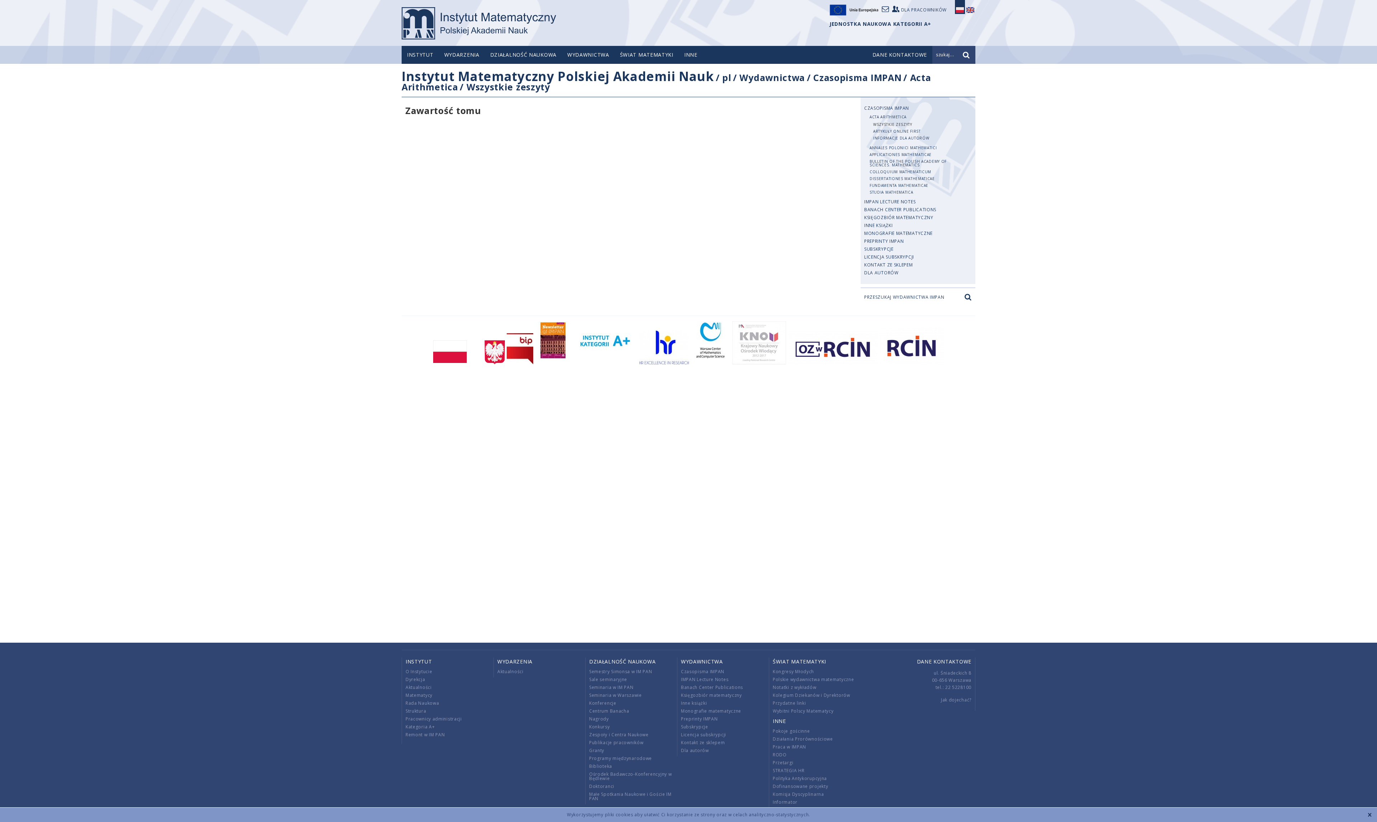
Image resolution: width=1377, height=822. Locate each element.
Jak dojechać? (956, 700)
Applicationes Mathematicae (901, 154)
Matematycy (419, 695)
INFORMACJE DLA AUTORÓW (901, 138)
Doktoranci (601, 786)
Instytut (420, 54)
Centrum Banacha (609, 711)
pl (726, 77)
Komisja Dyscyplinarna (798, 794)
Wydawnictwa (588, 54)
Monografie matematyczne (898, 233)
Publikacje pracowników (616, 743)
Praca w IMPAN (789, 747)
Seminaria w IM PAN (611, 687)
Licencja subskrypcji (889, 257)
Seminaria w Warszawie (615, 695)
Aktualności (419, 687)
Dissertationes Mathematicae (902, 178)
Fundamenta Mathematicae (899, 185)
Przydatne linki (789, 703)
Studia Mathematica (891, 192)
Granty (596, 750)
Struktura (416, 711)
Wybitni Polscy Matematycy (803, 711)
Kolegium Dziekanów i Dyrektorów (811, 695)
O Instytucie (419, 672)
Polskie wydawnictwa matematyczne (813, 679)
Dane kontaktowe (944, 661)
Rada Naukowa (422, 703)
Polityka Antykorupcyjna (800, 778)
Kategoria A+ (420, 727)
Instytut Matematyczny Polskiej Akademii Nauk (558, 76)
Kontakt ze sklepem (888, 265)
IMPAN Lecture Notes (889, 202)
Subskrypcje (879, 249)
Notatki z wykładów (795, 687)
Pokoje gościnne (791, 731)
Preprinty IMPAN (884, 241)
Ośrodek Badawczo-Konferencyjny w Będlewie (630, 776)
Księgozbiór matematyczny (898, 217)
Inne (690, 54)
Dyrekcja (415, 679)
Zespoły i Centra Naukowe (619, 735)
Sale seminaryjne (608, 679)
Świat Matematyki (646, 54)
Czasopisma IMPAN (857, 77)
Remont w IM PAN (425, 735)
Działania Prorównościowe (803, 739)
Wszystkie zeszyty (508, 87)
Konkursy (599, 727)
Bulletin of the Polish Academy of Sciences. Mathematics (908, 163)
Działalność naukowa (523, 54)
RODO (780, 755)
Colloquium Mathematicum (900, 171)
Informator (785, 802)
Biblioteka (600, 766)
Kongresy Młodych (793, 672)
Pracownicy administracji (434, 719)
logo (479, 23)
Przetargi (783, 763)
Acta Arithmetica (888, 116)
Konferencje (602, 703)
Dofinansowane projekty (800, 786)
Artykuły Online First (897, 131)
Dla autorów (881, 273)
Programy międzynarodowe (620, 758)
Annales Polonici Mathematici (903, 147)
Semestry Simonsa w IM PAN (620, 672)
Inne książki (878, 225)
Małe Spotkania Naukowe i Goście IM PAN (630, 796)
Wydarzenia (461, 54)
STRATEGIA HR (788, 770)
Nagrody (599, 719)
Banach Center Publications (900, 210)
